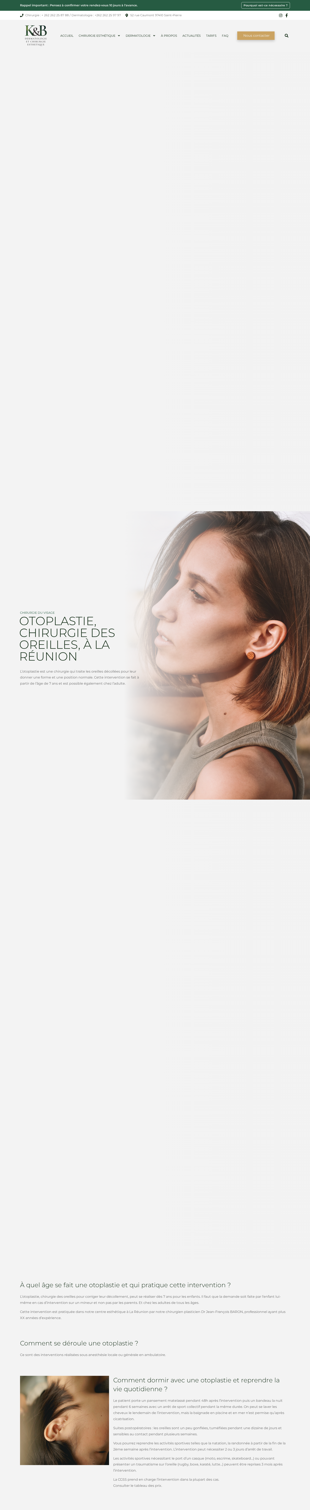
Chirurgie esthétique (97, 36)
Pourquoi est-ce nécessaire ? (266, 5)
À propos (169, 36)
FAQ (225, 36)
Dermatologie (138, 36)
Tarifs (211, 36)
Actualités (191, 36)
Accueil (66, 36)
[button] (286, 35)
